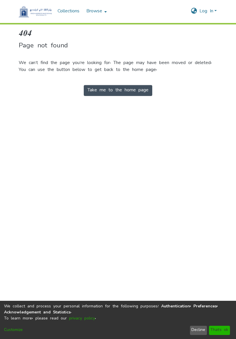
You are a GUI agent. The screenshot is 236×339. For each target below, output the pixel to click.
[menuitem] (96, 11)
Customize (13, 330)
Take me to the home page (118, 90)
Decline (198, 330)
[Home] (35, 11)
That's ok (219, 330)
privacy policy (82, 319)
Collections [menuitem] (68, 11)
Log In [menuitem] (206, 11)
